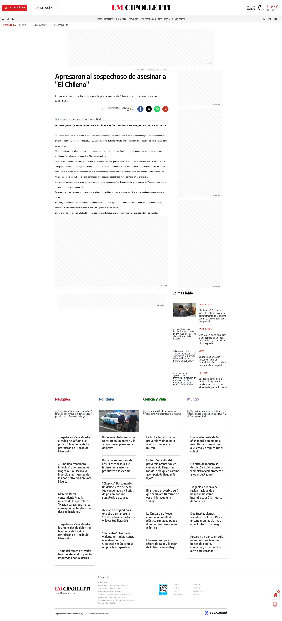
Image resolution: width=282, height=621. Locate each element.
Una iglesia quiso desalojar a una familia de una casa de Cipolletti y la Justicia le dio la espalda (212, 339)
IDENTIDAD (203, 373)
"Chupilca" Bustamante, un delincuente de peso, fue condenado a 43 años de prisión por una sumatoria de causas (118, 490)
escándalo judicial (39, 25)
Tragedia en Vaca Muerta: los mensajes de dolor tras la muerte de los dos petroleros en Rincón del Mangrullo (74, 531)
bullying (22, 25)
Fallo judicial (206, 304)
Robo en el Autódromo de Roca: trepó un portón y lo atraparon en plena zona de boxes (118, 442)
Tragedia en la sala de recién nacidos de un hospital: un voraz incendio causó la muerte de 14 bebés (206, 494)
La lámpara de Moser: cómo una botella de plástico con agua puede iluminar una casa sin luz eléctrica (161, 520)
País (174, 591)
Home (99, 19)
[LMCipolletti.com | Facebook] (259, 19)
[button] (3, 19)
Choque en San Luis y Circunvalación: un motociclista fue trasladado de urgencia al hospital (212, 361)
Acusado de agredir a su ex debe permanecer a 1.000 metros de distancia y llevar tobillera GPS (118, 515)
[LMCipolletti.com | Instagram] (270, 19)
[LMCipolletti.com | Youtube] (276, 19)
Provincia (133, 19)
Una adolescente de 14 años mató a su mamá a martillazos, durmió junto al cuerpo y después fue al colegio (206, 444)
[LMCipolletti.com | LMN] (44, 8)
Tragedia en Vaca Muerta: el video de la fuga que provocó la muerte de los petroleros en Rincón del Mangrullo (74, 444)
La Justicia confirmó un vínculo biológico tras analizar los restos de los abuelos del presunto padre (213, 383)
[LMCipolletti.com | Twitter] (264, 19)
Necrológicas (178, 19)
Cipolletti (109, 19)
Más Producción (148, 19)
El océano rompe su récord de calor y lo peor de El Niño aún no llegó (161, 543)
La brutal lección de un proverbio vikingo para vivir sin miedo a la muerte (160, 442)
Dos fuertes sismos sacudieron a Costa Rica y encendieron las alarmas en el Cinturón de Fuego (206, 519)
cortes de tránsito (59, 25)
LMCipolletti (141, 69)
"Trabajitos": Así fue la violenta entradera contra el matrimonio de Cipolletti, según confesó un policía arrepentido (212, 316)
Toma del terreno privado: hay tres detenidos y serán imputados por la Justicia (75, 554)
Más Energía (164, 19)
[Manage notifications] (275, 604)
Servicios (196, 594)
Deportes (176, 588)
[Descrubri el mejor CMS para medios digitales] (216, 615)
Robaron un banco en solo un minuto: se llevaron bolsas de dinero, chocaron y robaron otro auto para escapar (206, 543)
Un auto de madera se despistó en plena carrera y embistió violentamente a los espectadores (206, 469)
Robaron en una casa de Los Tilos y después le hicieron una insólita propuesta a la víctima (117, 465)
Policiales (121, 19)
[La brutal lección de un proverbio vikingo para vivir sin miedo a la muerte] (163, 421)
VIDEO (202, 351)
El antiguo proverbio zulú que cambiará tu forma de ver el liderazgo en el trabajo (162, 495)
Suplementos (177, 594)
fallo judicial (206, 329)
